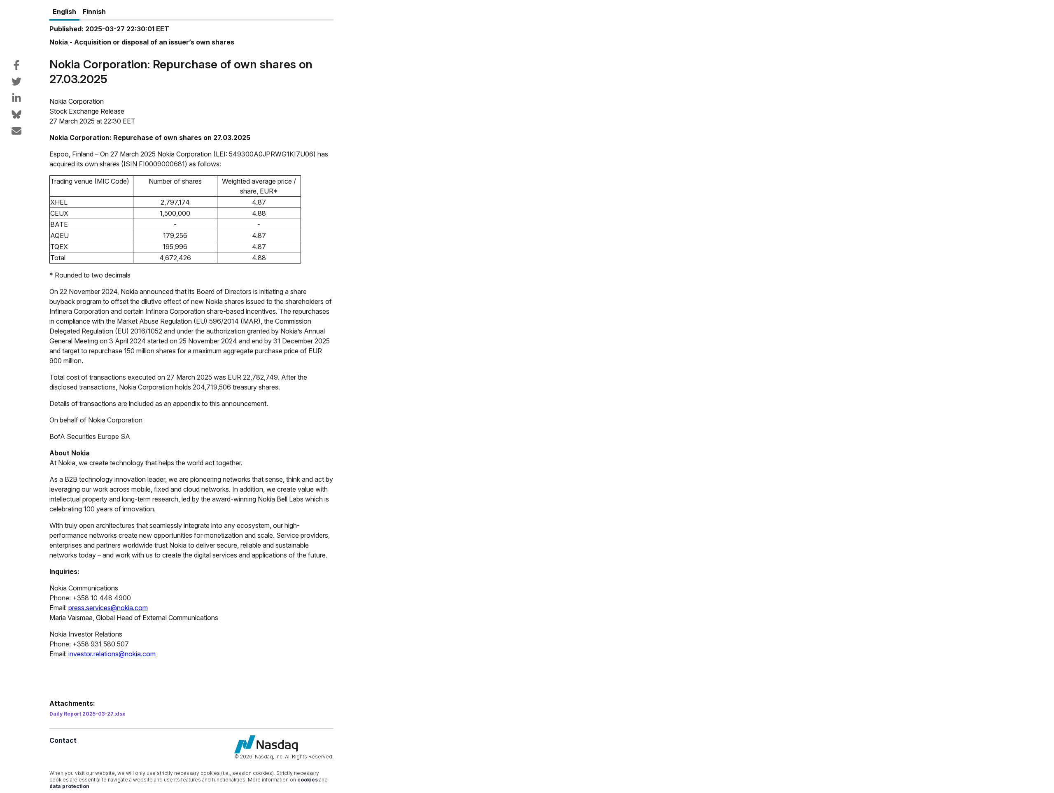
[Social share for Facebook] (16, 65)
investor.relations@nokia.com (112, 654)
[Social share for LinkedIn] (16, 98)
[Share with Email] (16, 131)
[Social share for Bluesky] (16, 114)
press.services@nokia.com (108, 608)
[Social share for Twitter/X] (16, 81)
